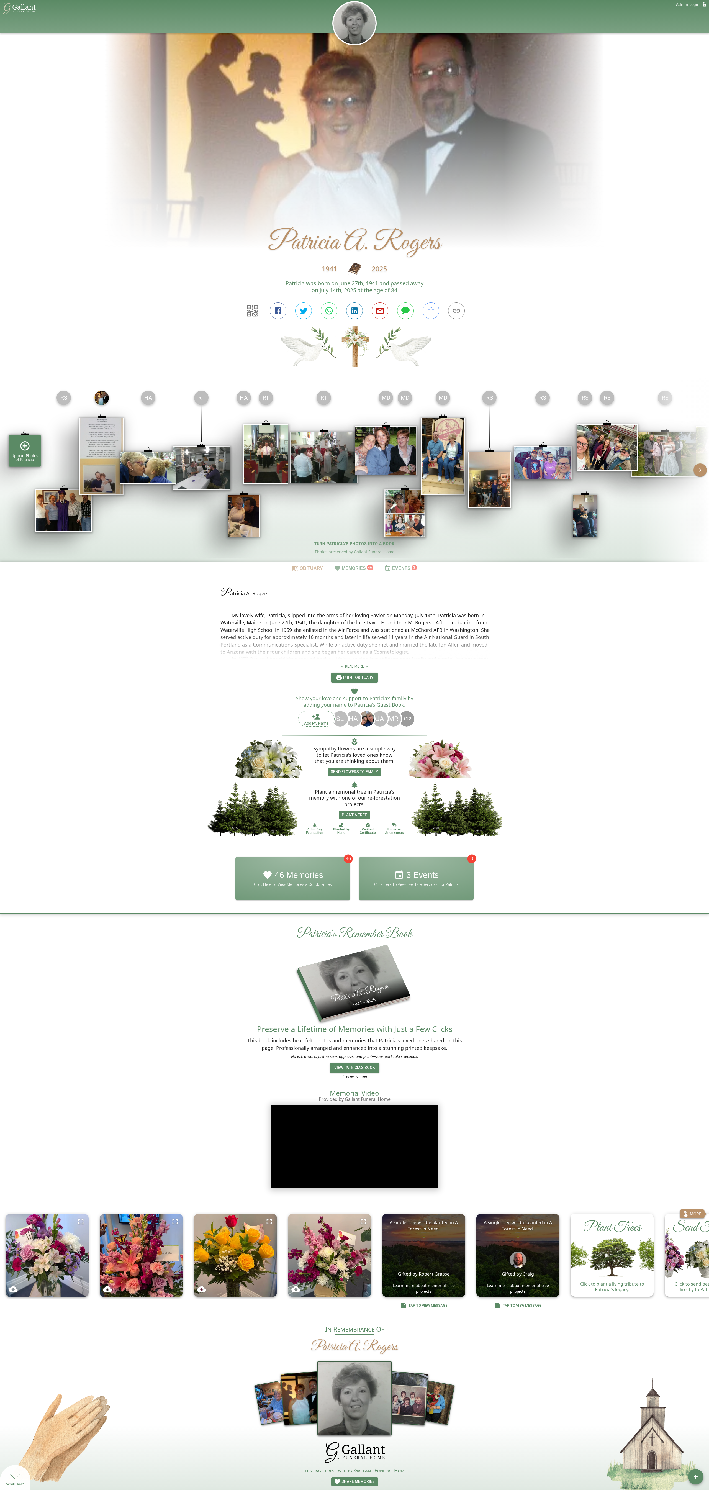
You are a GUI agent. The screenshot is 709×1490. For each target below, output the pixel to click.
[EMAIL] (380, 310)
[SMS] (405, 310)
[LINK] (456, 310)
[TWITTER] (303, 310)
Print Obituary (357, 677)
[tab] (307, 567)
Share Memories (358, 1481)
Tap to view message (428, 1305)
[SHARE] (431, 310)
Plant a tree (354, 815)
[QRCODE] (252, 310)
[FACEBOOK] (278, 310)
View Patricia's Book (354, 1067)
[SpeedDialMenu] (695, 1476)
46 (348, 858)
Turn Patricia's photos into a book (354, 544)
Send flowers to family (354, 772)
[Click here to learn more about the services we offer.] (354, 1453)
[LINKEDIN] (354, 310)
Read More (354, 666)
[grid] (354, 473)
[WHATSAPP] (329, 310)
